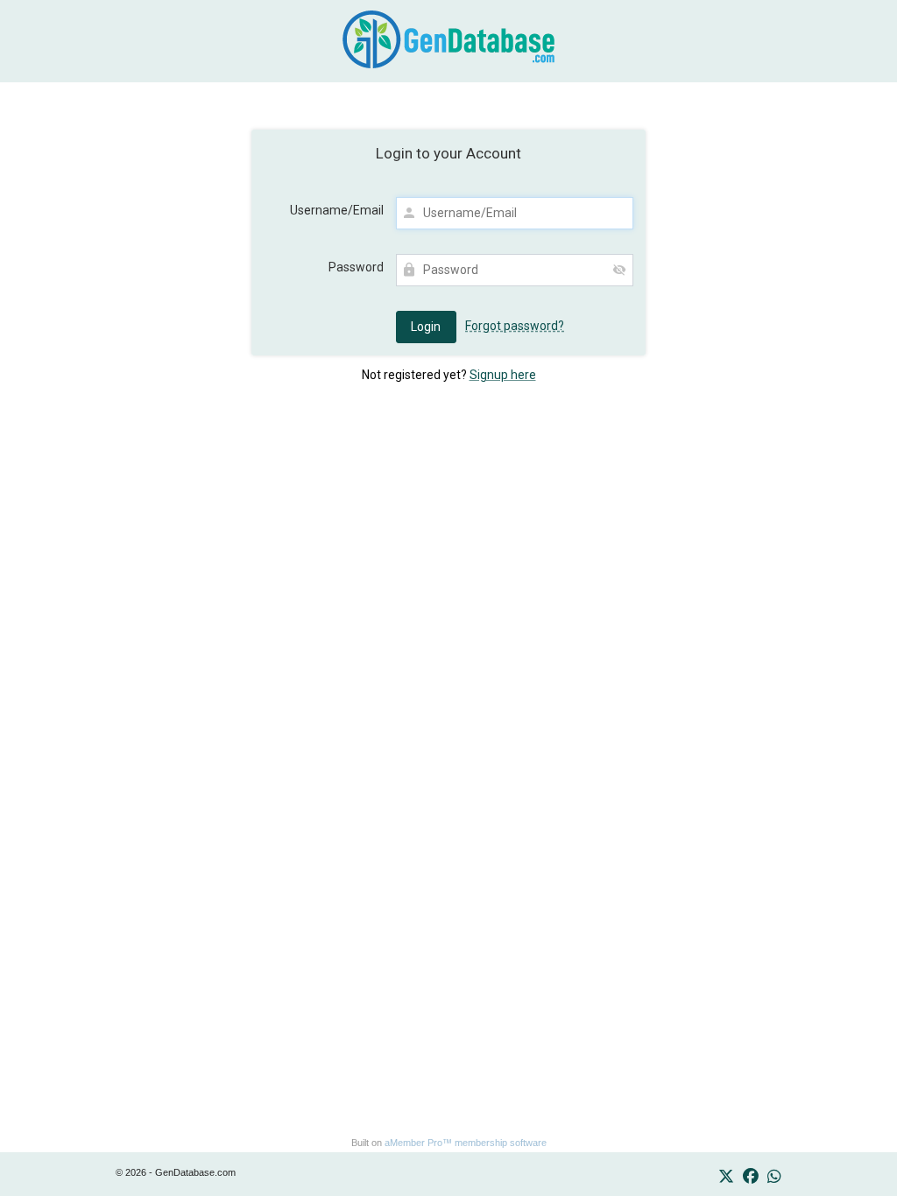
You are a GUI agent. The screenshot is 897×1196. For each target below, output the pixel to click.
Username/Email (337, 210)
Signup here (503, 375)
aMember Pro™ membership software (466, 1142)
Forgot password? (514, 326)
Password (356, 267)
